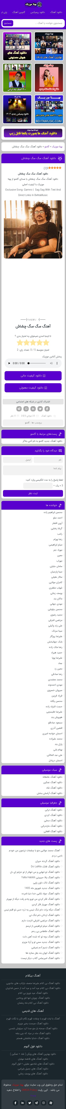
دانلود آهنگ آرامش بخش (49, 793)
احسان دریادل (55, 760)
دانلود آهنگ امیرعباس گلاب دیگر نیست (40, 958)
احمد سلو (57, 518)
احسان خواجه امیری (52, 733)
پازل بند (58, 744)
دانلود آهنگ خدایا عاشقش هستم (33, 1038)
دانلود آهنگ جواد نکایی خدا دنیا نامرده (41, 894)
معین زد (58, 669)
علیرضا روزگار (56, 636)
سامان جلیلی (56, 566)
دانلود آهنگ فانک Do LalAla (45, 867)
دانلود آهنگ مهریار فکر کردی (46, 904)
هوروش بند (56, 717)
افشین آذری (56, 728)
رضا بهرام (58, 539)
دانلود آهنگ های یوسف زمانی (33, 1074)
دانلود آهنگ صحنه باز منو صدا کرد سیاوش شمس (33, 1028)
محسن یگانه (56, 701)
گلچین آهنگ (18, 12)
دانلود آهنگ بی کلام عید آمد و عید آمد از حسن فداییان (33, 988)
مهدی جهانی (56, 604)
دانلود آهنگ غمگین (52, 782)
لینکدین (33, 408)
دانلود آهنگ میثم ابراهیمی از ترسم (43, 926)
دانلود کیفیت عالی (31, 375)
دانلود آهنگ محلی (53, 820)
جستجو (7, 23)
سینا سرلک (57, 631)
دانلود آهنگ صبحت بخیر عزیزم (33, 1023)
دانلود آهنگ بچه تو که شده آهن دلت (41, 937)
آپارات (50, 1102)
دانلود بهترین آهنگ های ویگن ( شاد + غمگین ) (33, 1054)
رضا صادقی (56, 674)
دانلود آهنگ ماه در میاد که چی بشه (33, 1033)
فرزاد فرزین (57, 696)
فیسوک (47, 408)
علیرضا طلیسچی (54, 712)
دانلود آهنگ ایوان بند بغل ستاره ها (43, 953)
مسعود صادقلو (55, 723)
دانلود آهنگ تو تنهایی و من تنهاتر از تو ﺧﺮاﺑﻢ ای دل (35, 872)
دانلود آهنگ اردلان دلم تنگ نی (44, 915)
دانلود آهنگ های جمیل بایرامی (33, 1069)
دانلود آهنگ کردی (53, 815)
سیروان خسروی (54, 690)
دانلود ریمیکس (37, 12)
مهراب (59, 561)
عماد (60, 663)
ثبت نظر (33, 493)
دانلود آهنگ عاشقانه (52, 777)
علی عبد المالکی (54, 755)
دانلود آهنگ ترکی (53, 810)
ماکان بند (58, 599)
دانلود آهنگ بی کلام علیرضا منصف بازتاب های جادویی (33, 983)
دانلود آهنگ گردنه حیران (47, 861)
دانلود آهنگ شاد (54, 788)
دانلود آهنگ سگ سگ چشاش (38, 158)
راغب (59, 534)
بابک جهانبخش (54, 642)
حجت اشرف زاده (54, 706)
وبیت (33, 1095)
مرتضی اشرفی (55, 620)
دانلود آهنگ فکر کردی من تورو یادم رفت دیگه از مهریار (33, 899)
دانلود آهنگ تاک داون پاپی (46, 883)
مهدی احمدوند (55, 685)
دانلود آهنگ (56, 12)
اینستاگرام (43, 1102)
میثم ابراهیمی (55, 545)
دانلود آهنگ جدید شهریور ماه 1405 (42, 888)
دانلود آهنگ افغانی (53, 831)
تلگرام (19, 408)
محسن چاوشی (55, 609)
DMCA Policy (29, 1090)
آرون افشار (57, 523)
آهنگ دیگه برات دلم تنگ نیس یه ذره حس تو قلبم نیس (32, 910)
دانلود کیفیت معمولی (31, 387)
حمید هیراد (56, 653)
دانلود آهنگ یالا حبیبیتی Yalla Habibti (40, 877)
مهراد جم (58, 550)
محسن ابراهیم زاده (53, 512)
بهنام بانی (57, 750)
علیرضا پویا (57, 658)
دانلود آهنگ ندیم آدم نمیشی (45, 947)
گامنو (47, 147)
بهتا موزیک (57, 147)
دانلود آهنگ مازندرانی (51, 826)
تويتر (29, 1102)
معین (59, 555)
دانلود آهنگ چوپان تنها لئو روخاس (33, 998)
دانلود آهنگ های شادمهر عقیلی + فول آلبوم (33, 1064)
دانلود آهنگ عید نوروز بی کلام (33, 993)
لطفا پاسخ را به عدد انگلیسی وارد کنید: (44, 480)
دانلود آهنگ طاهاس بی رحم (46, 931)
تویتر (40, 408)
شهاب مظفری (55, 588)
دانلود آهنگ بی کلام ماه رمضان (33, 1003)
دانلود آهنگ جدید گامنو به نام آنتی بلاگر (42, 441)
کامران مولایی (55, 582)
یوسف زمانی (56, 593)
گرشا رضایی (56, 528)
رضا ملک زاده (55, 647)
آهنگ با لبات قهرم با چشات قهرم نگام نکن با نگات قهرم (33, 1019)
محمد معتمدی (55, 679)
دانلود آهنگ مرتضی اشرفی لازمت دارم (41, 920)
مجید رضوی (56, 615)
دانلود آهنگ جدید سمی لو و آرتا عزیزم (41, 942)
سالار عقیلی (56, 577)
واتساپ (26, 408)
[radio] (46, 343)
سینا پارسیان (56, 572)
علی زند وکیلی (55, 626)
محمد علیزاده (55, 739)
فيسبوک (15, 1102)
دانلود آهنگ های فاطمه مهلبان (33, 1059)
